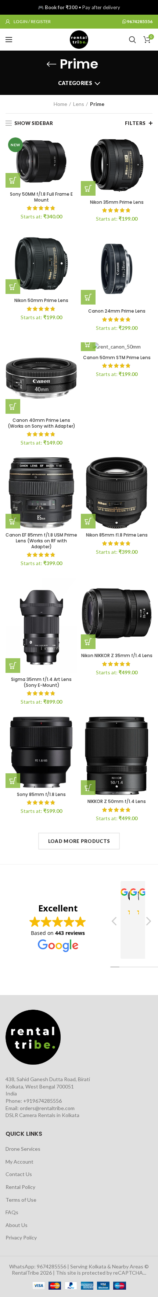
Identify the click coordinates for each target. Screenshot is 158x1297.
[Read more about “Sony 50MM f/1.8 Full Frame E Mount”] (13, 180)
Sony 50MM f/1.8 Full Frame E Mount (41, 197)
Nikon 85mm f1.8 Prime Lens (117, 535)
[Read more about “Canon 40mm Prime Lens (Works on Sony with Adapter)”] (13, 406)
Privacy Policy (21, 1237)
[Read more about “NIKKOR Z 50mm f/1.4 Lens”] (88, 787)
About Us (17, 1225)
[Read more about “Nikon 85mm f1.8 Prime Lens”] (88, 521)
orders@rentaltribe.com (47, 1108)
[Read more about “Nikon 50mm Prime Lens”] (13, 286)
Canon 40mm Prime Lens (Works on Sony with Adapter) (41, 423)
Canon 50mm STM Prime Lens (117, 358)
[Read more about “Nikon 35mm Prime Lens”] (88, 188)
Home (60, 104)
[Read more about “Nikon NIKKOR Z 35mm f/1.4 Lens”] (88, 641)
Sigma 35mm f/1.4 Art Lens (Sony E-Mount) (41, 682)
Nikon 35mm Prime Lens (117, 202)
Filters (135, 123)
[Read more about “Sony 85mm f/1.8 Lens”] (13, 780)
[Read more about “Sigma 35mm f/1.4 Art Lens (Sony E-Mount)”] (13, 665)
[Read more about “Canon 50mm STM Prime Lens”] (88, 343)
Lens (78, 104)
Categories (75, 83)
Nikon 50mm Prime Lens (41, 300)
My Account (19, 1161)
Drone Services (23, 1149)
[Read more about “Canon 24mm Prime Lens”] (88, 297)
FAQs (12, 1212)
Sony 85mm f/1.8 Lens (41, 794)
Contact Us (19, 1174)
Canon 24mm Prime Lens (117, 311)
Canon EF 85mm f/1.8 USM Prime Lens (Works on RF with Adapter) (41, 540)
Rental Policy (20, 1187)
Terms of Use (21, 1200)
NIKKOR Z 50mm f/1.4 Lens (116, 801)
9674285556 (139, 21)
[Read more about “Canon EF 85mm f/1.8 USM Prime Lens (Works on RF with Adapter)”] (13, 521)
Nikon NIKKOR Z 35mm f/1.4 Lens (116, 656)
